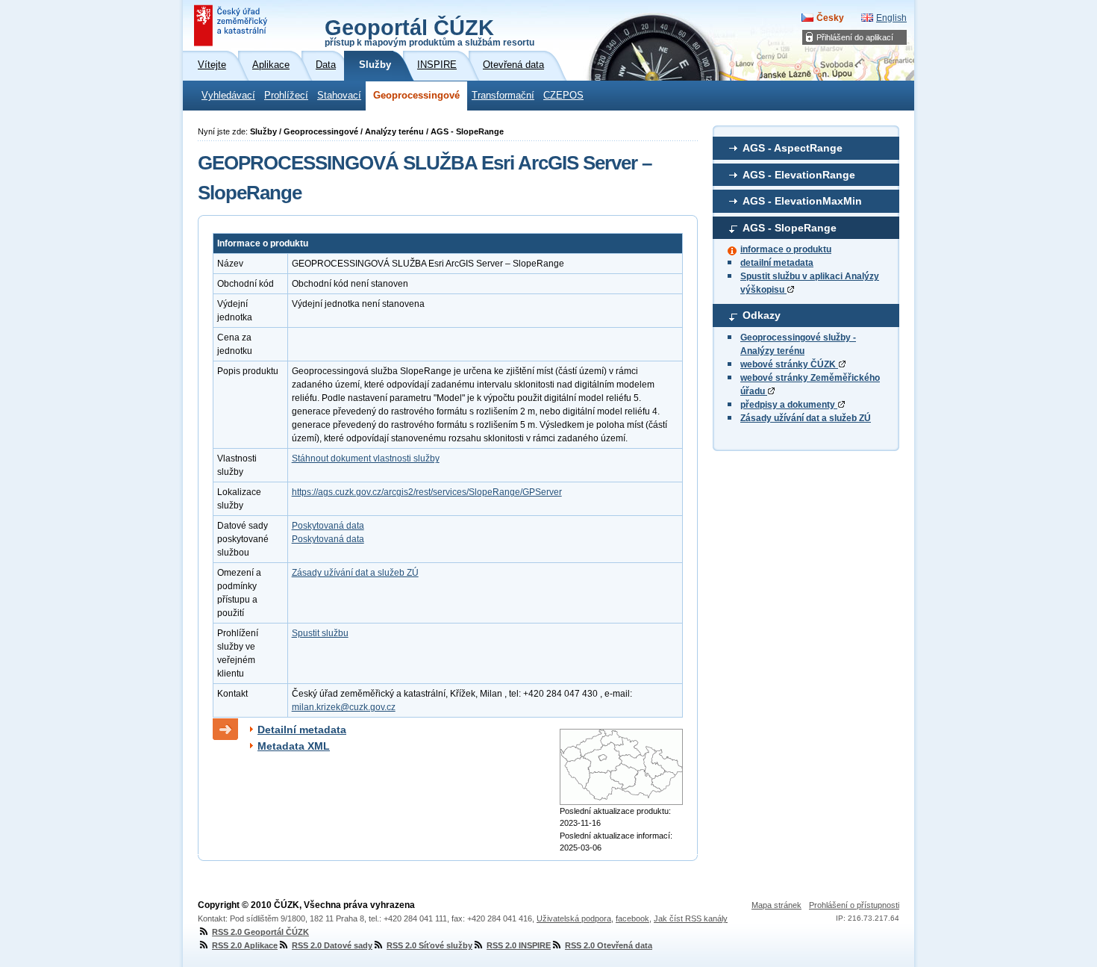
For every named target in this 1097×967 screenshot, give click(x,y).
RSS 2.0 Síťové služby (429, 945)
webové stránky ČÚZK (789, 364)
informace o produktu (785, 249)
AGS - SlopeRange (790, 228)
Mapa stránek (776, 905)
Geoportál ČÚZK (429, 31)
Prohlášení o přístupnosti (854, 905)
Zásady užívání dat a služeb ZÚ (805, 418)
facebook (632, 918)
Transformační (503, 95)
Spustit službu (320, 633)
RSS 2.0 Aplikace (245, 945)
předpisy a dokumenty (788, 404)
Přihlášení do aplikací (854, 37)
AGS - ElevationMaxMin (802, 201)
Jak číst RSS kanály (691, 918)
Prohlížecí (286, 95)
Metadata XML (293, 746)
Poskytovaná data (328, 525)
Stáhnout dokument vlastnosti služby (366, 458)
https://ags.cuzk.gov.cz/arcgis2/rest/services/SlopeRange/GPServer (427, 492)
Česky (830, 18)
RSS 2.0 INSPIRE (519, 945)
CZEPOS (563, 95)
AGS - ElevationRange (799, 175)
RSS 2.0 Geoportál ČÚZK (260, 931)
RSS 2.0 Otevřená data (608, 945)
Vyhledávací (228, 95)
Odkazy (762, 315)
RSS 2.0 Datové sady (332, 945)
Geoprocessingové (416, 95)
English (891, 18)
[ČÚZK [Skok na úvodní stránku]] (232, 25)
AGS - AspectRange (793, 148)
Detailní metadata (301, 730)
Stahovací (339, 95)
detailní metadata (776, 263)
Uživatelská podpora (574, 918)
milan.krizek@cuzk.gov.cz (344, 707)
